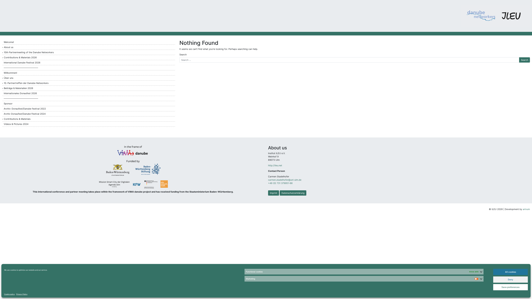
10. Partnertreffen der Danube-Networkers (26, 83)
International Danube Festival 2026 (22, 62)
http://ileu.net (275, 165)
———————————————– (21, 67)
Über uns (8, 78)
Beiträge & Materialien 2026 (18, 88)
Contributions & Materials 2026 (20, 57)
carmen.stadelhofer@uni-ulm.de (284, 179)
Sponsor (8, 103)
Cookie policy (9, 294)
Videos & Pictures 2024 (16, 124)
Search (183, 54)
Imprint (273, 193)
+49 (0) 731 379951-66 (280, 183)
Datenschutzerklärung (293, 193)
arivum (526, 209)
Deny (510, 279)
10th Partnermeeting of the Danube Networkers (29, 52)
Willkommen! (10, 72)
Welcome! (9, 42)
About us (8, 47)
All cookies (510, 272)
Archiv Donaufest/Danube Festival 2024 (25, 113)
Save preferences (511, 287)
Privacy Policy (21, 294)
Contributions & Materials (17, 119)
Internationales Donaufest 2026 (20, 93)
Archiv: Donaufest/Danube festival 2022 (25, 108)
